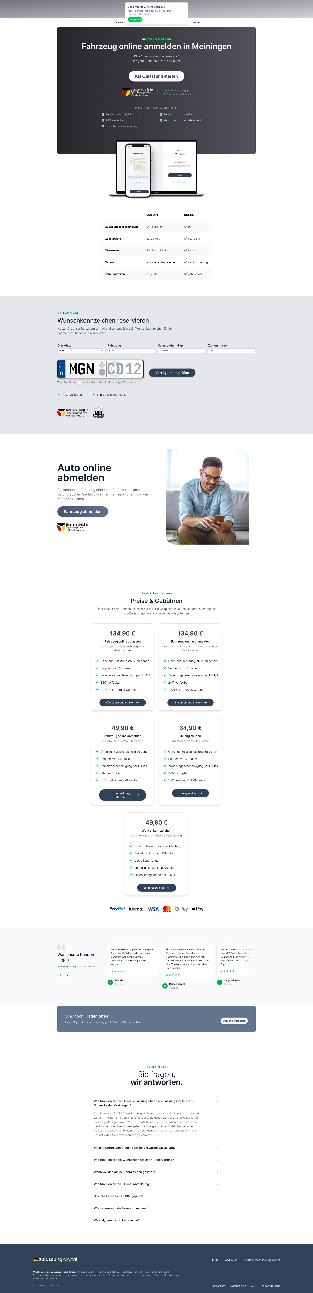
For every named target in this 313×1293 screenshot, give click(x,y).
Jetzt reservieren (154, 887)
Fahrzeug (114, 345)
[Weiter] (67, 975)
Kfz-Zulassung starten (156, 76)
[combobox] (81, 350)
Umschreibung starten (188, 702)
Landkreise (230, 1260)
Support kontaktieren (234, 1020)
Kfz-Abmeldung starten (120, 795)
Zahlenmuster (218, 345)
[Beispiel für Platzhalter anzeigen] (135, 382)
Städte (214, 1260)
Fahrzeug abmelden (83, 511)
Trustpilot (118, 984)
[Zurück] (60, 975)
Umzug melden (188, 793)
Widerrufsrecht (270, 1285)
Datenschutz (238, 1285)
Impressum (218, 1285)
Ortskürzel (64, 345)
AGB (253, 1285)
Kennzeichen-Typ (170, 345)
